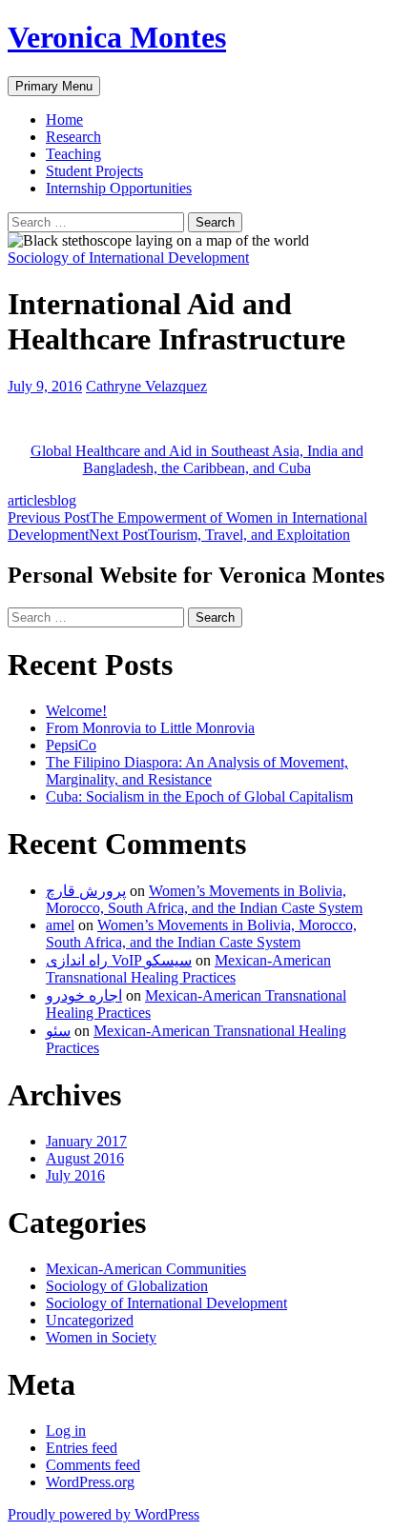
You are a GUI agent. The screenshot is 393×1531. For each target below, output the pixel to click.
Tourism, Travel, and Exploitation (219, 535)
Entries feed (81, 1448)
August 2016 (85, 1158)
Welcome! (76, 711)
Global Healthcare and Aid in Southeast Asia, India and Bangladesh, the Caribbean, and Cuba (197, 459)
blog (63, 500)
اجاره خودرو (84, 995)
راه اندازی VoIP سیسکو (119, 960)
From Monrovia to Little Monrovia (150, 728)
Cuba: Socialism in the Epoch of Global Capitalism (199, 796)
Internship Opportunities (119, 188)
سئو (58, 1031)
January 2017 (86, 1141)
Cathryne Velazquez (146, 386)
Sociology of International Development (128, 257)
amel (60, 925)
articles (29, 500)
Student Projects (94, 171)
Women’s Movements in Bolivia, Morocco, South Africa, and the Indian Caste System (204, 899)
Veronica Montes (117, 37)
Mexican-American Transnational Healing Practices (188, 968)
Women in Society (101, 1337)
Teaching (73, 154)
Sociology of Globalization (127, 1286)
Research (73, 137)
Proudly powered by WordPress (103, 1514)
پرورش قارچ (86, 891)
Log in (66, 1430)
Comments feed (93, 1465)
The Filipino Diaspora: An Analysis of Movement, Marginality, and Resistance (197, 770)
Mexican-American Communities (146, 1269)
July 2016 (75, 1175)
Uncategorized (90, 1320)
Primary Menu (54, 86)
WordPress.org (90, 1482)
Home (64, 119)
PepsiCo (71, 745)
